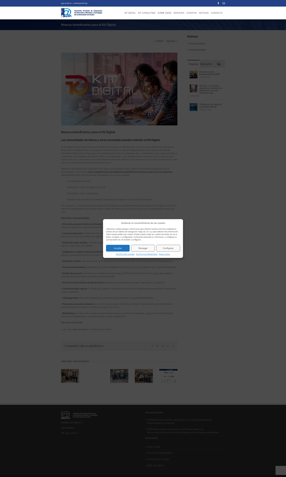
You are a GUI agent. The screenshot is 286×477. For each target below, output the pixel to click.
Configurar (168, 248)
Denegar (143, 248)
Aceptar (118, 248)
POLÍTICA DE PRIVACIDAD (146, 254)
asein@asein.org (80, 3)
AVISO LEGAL (164, 254)
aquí (151, 232)
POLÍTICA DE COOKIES (125, 254)
